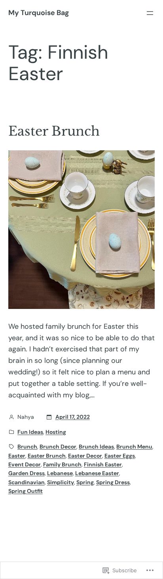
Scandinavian (26, 482)
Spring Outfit (25, 491)
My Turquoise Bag (38, 12)
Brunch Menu (134, 446)
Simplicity (60, 482)
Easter (16, 455)
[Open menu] (150, 13)
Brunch (27, 446)
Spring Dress (113, 482)
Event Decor (24, 464)
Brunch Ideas (96, 446)
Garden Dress (26, 473)
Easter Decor (85, 455)
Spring (85, 482)
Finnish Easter (103, 464)
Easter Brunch (54, 131)
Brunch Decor (58, 446)
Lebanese (60, 473)
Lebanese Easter (97, 473)
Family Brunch (62, 464)
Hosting (55, 431)
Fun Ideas (30, 431)
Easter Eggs (119, 455)
